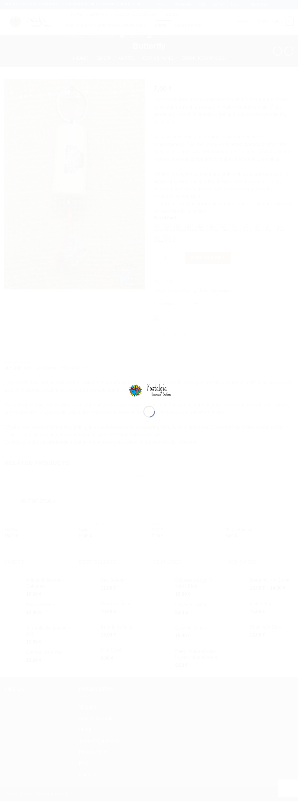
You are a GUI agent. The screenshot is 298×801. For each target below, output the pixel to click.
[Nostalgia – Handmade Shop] (149, 390)
